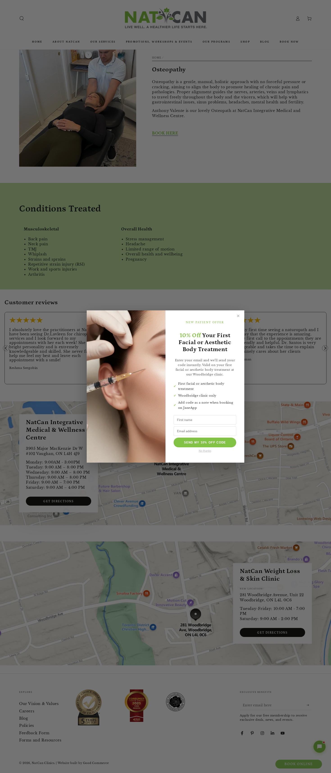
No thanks (205, 450)
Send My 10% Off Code (205, 442)
